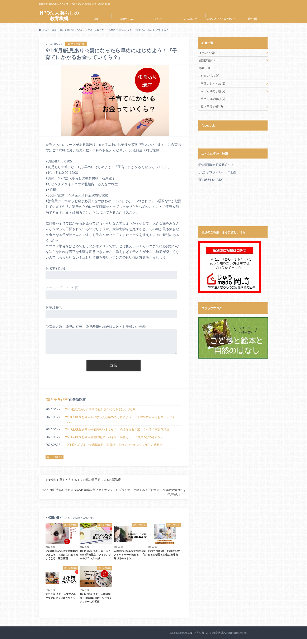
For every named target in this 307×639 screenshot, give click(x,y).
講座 (96, 18)
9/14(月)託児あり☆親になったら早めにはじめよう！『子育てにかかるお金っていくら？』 (120, 419)
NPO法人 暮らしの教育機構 (59, 15)
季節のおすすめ (213, 83)
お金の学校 (210, 75)
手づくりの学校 (213, 99)
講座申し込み (127, 18)
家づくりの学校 (213, 91)
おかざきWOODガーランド (221, 18)
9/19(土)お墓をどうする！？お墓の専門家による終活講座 (83, 479)
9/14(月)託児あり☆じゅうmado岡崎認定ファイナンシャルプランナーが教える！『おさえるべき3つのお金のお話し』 (112, 492)
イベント (158, 18)
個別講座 (207, 60)
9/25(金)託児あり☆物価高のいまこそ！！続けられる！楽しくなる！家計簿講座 (117, 429)
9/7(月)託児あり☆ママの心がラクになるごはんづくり (100, 409)
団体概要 (252, 18)
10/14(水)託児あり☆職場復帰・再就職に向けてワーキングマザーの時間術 (115, 444)
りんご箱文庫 (190, 18)
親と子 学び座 (57, 399)
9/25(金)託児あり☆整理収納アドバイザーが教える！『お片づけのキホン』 (114, 437)
